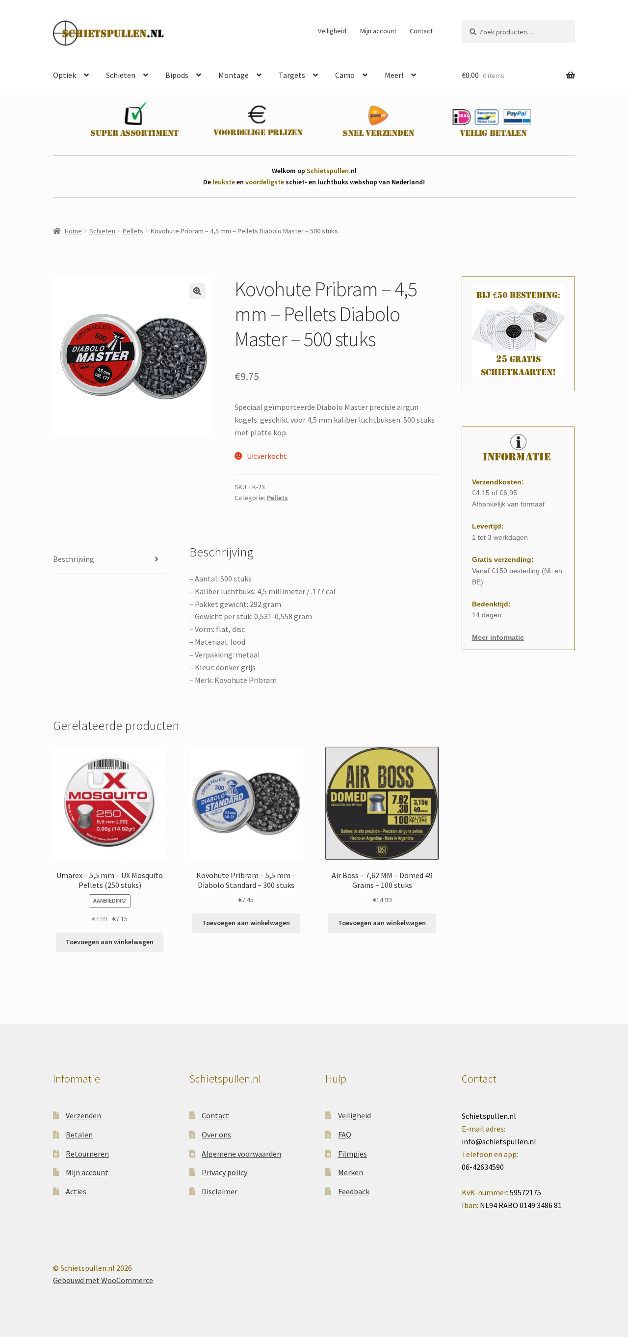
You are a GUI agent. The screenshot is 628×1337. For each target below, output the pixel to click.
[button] (197, 291)
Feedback (353, 1191)
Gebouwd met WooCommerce (103, 1280)
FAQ (344, 1134)
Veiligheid (332, 30)
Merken (350, 1172)
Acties (76, 1191)
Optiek (64, 75)
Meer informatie (498, 637)
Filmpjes (352, 1154)
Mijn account (378, 30)
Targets (292, 75)
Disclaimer (219, 1191)
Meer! (394, 75)
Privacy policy (224, 1172)
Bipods (176, 75)
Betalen (79, 1134)
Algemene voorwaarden (241, 1154)
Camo (345, 75)
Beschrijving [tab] (73, 559)
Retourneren (87, 1154)
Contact (421, 30)
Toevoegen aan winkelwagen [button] (110, 941)
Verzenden (83, 1115)
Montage (233, 75)
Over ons (216, 1134)
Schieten (120, 75)
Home (73, 231)
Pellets (133, 231)
